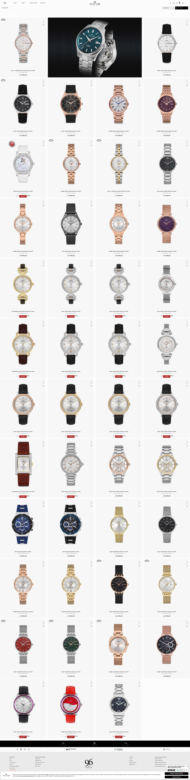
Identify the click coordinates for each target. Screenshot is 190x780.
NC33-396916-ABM (118, 733)
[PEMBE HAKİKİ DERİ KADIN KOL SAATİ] (71, 704)
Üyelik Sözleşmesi (158, 760)
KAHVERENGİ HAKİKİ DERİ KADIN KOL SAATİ (23, 311)
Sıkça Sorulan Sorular (39, 762)
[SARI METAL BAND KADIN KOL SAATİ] (71, 584)
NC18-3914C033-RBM (167, 673)
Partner (11, 764)
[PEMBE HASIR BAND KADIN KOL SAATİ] (167, 224)
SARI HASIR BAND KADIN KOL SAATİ (119, 551)
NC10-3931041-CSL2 (23, 493)
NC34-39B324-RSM (23, 613)
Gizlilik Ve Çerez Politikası (160, 762)
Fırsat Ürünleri (13, 769)
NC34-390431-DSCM (119, 553)
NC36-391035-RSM (23, 253)
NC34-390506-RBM (118, 613)
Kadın (11, 760)
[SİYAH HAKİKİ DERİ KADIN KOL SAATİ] (167, 43)
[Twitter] (25, 749)
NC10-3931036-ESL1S (23, 433)
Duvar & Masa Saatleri (14, 766)
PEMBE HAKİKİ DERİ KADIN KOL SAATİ (71, 731)
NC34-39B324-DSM (70, 613)
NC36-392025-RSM (118, 673)
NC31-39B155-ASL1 (166, 72)
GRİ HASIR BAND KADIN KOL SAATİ (71, 251)
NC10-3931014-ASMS (166, 313)
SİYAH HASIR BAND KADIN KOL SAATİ (118, 611)
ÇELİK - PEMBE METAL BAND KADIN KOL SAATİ (23, 70)
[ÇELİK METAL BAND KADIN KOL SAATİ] (167, 163)
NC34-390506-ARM (23, 673)
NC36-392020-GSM (70, 253)
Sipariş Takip (132, 764)
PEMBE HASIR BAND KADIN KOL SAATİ (166, 251)
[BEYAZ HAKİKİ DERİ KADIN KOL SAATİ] (23, 163)
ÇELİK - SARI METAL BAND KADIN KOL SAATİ (118, 191)
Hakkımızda (37, 758)
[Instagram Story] (170, 3)
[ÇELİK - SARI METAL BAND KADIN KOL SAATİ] (119, 163)
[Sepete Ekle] (43, 24)
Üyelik (130, 758)
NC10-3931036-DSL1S (71, 433)
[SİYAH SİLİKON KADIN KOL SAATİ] (71, 524)
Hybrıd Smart (12, 762)
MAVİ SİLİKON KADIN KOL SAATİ (23, 551)
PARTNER (43, 3)
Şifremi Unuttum (132, 762)
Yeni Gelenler (12, 768)
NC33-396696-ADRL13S (70, 733)
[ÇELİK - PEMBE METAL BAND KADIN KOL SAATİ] (23, 43)
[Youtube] (29, 749)
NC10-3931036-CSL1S (119, 433)
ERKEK (15, 3)
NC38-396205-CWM (166, 493)
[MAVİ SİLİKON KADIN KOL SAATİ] (23, 524)
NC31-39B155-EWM (23, 72)
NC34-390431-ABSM (166, 553)
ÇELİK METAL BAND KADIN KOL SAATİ (166, 191)
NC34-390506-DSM (166, 613)
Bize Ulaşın (37, 766)
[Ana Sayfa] (95, 3)
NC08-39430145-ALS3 (23, 553)
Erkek (11, 758)
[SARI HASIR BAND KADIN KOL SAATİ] (119, 524)
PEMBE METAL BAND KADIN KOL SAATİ (119, 131)
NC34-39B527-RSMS (119, 253)
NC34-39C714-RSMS (71, 193)
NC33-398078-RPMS (167, 253)
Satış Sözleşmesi (158, 758)
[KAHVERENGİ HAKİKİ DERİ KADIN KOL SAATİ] (23, 284)
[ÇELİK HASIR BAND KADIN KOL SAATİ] (167, 524)
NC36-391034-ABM (166, 193)
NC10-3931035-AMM (166, 373)
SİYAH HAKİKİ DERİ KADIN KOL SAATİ (166, 70)
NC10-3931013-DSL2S (23, 313)
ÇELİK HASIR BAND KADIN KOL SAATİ (166, 551)
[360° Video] (3, 19)
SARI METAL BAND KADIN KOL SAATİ (71, 611)
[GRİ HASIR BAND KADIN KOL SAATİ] (71, 224)
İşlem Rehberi (38, 764)
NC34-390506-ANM (70, 673)
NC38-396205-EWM (118, 493)
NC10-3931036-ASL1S (167, 433)
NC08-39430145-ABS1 (71, 553)
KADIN (23, 3)
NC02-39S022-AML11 (23, 193)
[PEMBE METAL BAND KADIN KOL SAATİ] (119, 103)
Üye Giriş (131, 760)
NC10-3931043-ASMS (71, 493)
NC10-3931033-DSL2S (23, 373)
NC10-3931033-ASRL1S (71, 373)
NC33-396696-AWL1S (23, 733)
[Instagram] (21, 749)
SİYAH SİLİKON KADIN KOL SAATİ (71, 551)
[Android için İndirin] (118, 749)
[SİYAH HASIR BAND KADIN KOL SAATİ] (119, 584)
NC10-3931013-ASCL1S (119, 313)
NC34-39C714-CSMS (118, 193)
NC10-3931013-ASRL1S (71, 313)
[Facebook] (17, 749)
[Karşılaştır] (43, 20)
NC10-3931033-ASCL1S (119, 373)
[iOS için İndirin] (71, 749)
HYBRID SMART (33, 3)
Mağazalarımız (38, 760)
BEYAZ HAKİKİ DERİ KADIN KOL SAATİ (23, 191)
